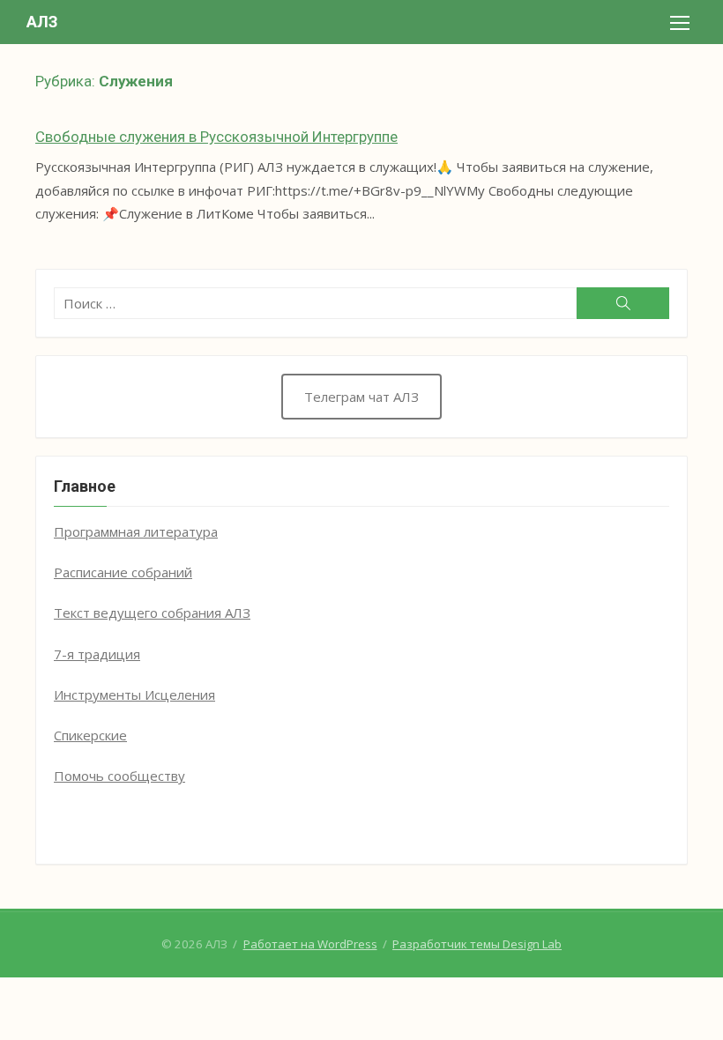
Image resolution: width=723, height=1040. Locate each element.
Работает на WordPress (310, 944)
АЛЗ (42, 21)
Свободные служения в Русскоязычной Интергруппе (216, 136)
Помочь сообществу (119, 775)
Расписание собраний (123, 572)
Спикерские (90, 735)
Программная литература (136, 531)
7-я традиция (97, 654)
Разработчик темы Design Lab (477, 944)
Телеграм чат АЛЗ (361, 396)
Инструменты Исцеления (134, 694)
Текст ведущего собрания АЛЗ (152, 612)
